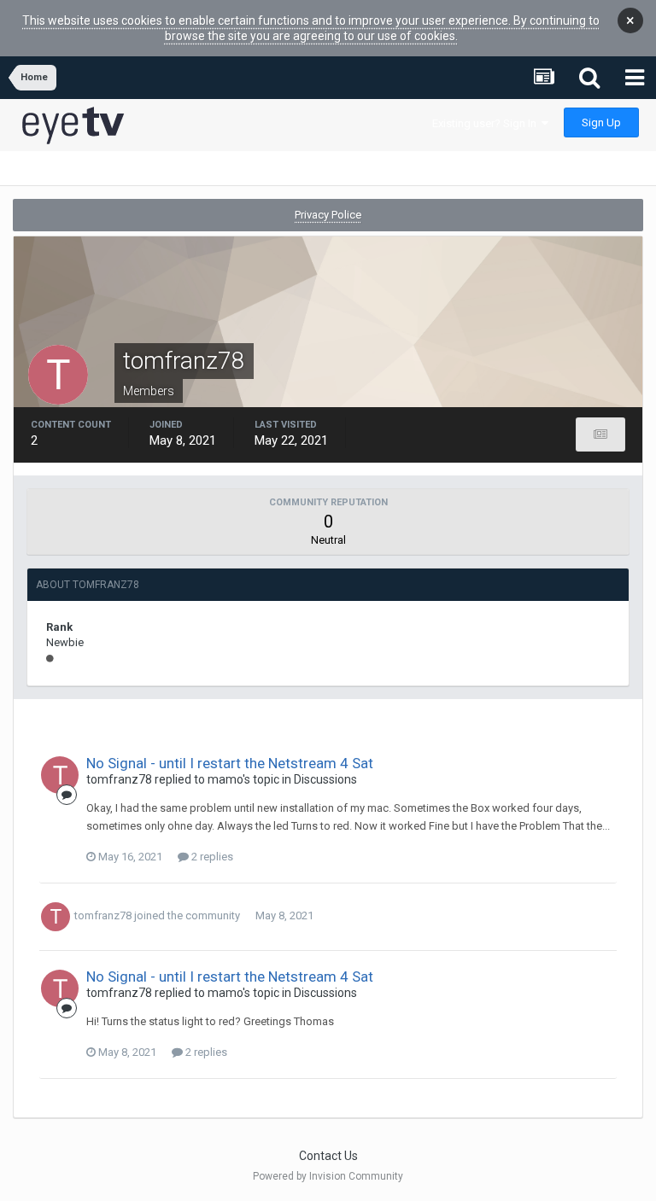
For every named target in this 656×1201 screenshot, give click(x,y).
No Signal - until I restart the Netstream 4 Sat (229, 763)
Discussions (325, 779)
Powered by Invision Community (328, 1176)
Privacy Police (328, 214)
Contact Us (328, 1156)
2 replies (211, 856)
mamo (225, 779)
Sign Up (601, 122)
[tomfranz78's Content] (600, 434)
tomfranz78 (119, 779)
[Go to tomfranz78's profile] (60, 775)
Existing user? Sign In (487, 123)
